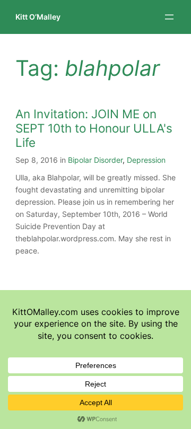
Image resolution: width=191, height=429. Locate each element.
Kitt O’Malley (37, 16)
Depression (146, 159)
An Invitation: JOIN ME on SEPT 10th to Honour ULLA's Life (93, 128)
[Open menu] (169, 17)
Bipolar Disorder (95, 159)
